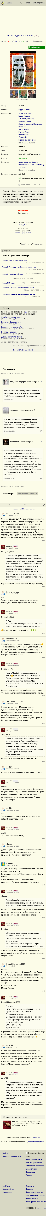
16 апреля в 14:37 (12, 865)
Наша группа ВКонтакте (36, 1202)
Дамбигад (39, 165)
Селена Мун (22, 319)
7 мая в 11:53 (10, 999)
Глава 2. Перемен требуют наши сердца (19, 267)
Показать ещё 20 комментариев (23, 509)
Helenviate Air (12, 639)
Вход (28, 3)
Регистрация (38, 3)
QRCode (25, 244)
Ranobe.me (7, 1192)
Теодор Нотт (24, 137)
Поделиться (38, 244)
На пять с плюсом (8, 332)
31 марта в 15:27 (12, 731)
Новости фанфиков (34, 1159)
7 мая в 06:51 (10, 966)
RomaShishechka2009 (15, 964)
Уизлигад (22, 167)
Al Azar (22, 106)
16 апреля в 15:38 (12, 893)
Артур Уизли (24, 129)
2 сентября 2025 (12, 515)
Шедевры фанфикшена (11, 322)
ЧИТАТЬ (23, 210)
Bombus (9, 863)
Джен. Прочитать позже (11, 337)
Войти (5, 1153)
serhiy (9, 767)
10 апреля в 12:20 (12, 810)
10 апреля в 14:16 (12, 829)
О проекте (30, 1186)
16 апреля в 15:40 (12, 925)
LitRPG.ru (6, 1186)
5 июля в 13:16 (9, 478)
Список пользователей (35, 1166)
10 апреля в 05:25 (12, 783)
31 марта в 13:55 (12, 703)
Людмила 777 (12, 701)
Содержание (8, 251)
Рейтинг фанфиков (34, 1163)
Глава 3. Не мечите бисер (12, 274)
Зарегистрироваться (12, 1156)
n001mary (22, 339)
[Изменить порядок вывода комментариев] (43, 505)
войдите (23, 225)
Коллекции (6, 308)
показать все (32, 505)
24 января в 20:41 (12, 641)
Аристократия (25, 162)
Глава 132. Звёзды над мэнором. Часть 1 (19, 288)
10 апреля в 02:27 (12, 769)
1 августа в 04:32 (12, 1074)
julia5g (20, 334)
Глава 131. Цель (8, 283)
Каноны (29, 1175)
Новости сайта (32, 1199)
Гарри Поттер (24, 109)
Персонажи (30, 1172)
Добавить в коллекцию (23, 350)
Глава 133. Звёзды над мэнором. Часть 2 (19, 294)
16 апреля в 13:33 (12, 846)
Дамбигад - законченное (11, 317)
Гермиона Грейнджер (28, 140)
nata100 (9, 1045)
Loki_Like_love (12, 513)
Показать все (19, 373)
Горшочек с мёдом (26, 329)
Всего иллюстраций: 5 (23, 99)
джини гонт (15, 442)
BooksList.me (8, 1189)
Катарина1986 (16, 410)
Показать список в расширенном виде (28, 346)
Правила (29, 1189)
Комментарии (31, 1169)
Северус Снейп (25, 121)
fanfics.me (41, 1208)
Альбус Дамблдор (26, 119)
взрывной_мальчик (25, 324)
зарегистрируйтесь (23, 233)
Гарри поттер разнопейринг (13, 327)
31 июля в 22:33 (11, 1047)
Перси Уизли (24, 135)
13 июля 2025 (8, 400)
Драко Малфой (25, 113)
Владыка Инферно (18, 382)
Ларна (9, 844)
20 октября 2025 (9, 431)
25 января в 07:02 (12, 665)
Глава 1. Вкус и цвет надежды (14, 260)
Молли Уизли (24, 132)
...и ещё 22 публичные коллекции (15, 342)
